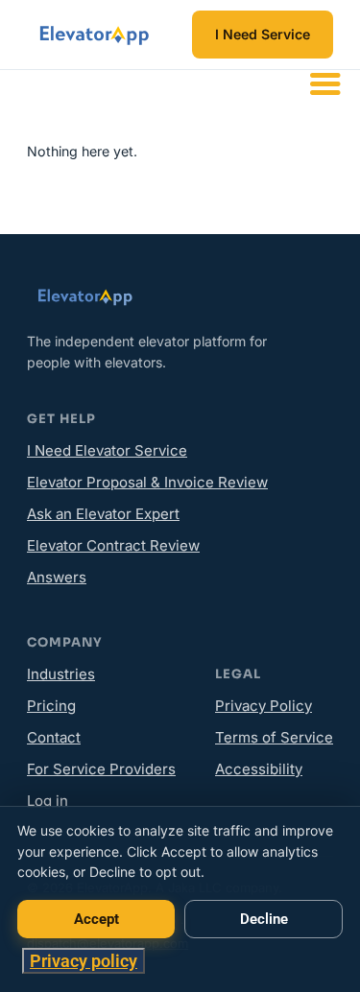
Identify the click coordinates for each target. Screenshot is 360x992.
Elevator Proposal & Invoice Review (147, 482)
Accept (96, 919)
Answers (56, 577)
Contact (54, 737)
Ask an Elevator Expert (103, 514)
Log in (47, 800)
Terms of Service (274, 737)
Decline (264, 919)
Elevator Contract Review (113, 545)
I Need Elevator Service (107, 450)
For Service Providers (101, 769)
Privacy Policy (263, 706)
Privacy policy (83, 961)
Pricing (51, 706)
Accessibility (258, 769)
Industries (61, 674)
